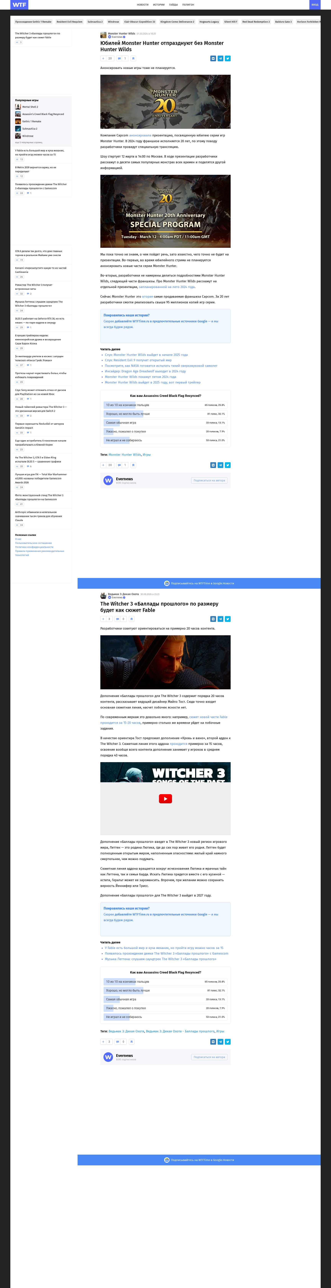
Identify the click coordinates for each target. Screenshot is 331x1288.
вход (315, 4)
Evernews (124, 479)
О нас (18, 539)
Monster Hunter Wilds (121, 33)
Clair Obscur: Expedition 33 (139, 21)
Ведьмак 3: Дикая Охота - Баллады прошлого (180, 1031)
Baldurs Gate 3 (283, 21)
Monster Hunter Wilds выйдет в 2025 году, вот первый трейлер (153, 382)
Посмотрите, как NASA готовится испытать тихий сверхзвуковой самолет (161, 366)
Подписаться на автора (209, 480)
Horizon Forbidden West (311, 21)
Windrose (113, 21)
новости (142, 4)
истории (159, 4)
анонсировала (140, 135)
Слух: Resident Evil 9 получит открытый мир (138, 360)
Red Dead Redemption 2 (256, 21)
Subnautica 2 (95, 21)
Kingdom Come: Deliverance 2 (177, 21)
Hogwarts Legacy (209, 21)
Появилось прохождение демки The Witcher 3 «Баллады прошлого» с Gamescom (167, 953)
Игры (147, 455)
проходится (178, 744)
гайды (173, 4)
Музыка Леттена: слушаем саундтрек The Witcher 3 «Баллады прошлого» (160, 959)
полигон (188, 4)
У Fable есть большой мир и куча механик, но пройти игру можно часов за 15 (164, 948)
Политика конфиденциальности (34, 547)
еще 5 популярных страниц (28, 142)
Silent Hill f (230, 21)
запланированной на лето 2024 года (167, 287)
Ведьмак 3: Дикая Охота (123, 594)
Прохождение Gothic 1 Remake (33, 21)
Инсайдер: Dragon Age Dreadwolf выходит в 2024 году (145, 371)
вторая (147, 297)
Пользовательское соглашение (33, 543)
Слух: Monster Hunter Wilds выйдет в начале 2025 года (146, 355)
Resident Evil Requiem (69, 21)
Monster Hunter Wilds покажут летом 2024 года (140, 377)
